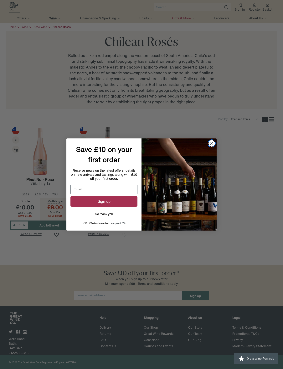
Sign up (104, 201)
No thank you (104, 214)
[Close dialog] (211, 143)
